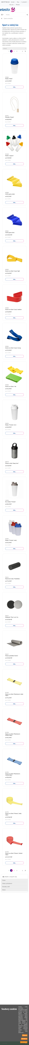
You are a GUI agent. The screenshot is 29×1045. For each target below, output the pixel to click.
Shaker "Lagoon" (9, 155)
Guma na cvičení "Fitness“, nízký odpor (13, 814)
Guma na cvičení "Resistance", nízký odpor (14, 694)
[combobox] (14, 48)
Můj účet (11, 4)
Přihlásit (18, 4)
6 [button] (22, 51)
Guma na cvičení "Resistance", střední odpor (12, 734)
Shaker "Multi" (9, 78)
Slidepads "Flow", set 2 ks (11, 617)
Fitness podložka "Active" (11, 655)
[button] (25, 51)
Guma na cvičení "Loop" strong (13, 348)
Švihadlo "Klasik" (9, 117)
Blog (18, 2)
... (19, 51)
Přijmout (25, 1035)
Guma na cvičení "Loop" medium (13, 309)
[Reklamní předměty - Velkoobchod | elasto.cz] (8, 9)
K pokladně (24, 2)
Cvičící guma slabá (10, 194)
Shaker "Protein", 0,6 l (10, 425)
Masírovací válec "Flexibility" (12, 579)
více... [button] (14, 87)
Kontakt (12, 2)
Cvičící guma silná (9, 232)
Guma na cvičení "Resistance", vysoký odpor (12, 774)
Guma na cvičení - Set (10, 386)
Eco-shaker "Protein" (10, 502)
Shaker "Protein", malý (11, 540)
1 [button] (11, 51)
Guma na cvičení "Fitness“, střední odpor (13, 853)
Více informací (24, 1042)
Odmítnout (24, 1038)
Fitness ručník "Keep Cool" (12, 463)
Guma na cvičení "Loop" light (12, 271)
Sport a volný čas (10, 877)
